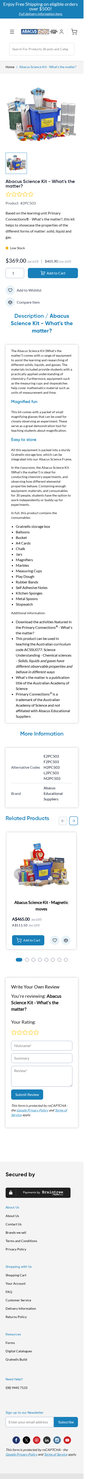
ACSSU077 (33, 649)
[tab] (19, 960)
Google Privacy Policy (32, 1110)
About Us (12, 1216)
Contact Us (14, 1224)
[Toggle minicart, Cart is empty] (72, 31)
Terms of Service (55, 1454)
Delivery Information (21, 1308)
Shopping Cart (16, 1275)
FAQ (9, 1292)
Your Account (16, 1283)
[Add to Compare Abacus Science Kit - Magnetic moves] (66, 940)
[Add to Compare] (10, 302)
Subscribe (66, 1422)
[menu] (13, 31)
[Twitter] (26, 1440)
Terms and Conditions (21, 1241)
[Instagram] (57, 1440)
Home (10, 67)
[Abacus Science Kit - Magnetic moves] (41, 865)
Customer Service (18, 1300)
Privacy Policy (16, 1249)
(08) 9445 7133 (16, 1388)
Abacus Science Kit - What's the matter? (47, 67)
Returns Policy (16, 1317)
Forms (10, 1343)
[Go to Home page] (39, 31)
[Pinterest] (36, 1440)
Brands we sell (16, 1232)
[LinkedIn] (47, 1440)
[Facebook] (16, 1440)
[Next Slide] (73, 820)
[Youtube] (67, 1440)
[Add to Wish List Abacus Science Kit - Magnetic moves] (54, 940)
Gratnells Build (16, 1359)
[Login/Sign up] (62, 31)
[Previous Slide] (62, 820)
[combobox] (42, 49)
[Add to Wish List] (10, 290)
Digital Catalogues (19, 1351)
